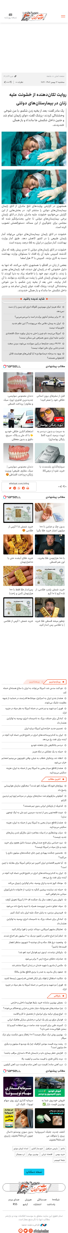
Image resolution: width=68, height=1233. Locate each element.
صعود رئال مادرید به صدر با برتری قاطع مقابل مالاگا (38, 972)
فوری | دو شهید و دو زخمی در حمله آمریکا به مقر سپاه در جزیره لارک (35, 710)
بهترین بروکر (33, 1154)
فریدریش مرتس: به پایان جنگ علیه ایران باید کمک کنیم (36, 913)
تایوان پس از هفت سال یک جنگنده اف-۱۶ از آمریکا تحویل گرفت (34, 900)
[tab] (56, 681)
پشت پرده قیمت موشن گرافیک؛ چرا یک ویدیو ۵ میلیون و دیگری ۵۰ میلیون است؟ (35, 1045)
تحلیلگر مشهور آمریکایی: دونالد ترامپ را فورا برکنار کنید (37, 929)
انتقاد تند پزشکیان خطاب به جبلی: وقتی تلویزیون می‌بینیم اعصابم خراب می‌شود (34, 760)
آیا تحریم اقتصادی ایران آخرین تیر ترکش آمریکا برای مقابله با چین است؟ (34, 865)
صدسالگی (42, 1200)
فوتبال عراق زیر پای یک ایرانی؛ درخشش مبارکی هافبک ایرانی (35, 1020)
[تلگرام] (20, 1231)
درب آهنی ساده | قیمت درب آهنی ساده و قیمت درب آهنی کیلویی (33, 1064)
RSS (15, 1204)
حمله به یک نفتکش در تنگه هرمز (48, 752)
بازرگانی (57, 996)
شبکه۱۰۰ (56, 1200)
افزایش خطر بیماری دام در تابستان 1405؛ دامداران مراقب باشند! (33, 1053)
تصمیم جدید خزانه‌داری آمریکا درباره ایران (43, 728)
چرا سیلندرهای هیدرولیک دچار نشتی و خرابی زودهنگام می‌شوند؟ (33, 1008)
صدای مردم (14, 1200)
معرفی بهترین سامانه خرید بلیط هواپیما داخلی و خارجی (37, 1003)
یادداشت (51, 1204)
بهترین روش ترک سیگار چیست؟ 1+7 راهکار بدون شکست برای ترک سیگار (34, 1036)
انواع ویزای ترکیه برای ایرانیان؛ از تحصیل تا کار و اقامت (38, 1014)
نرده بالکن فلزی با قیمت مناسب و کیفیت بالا (42, 1059)
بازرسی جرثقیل (52, 1148)
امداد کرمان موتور (21, 1148)
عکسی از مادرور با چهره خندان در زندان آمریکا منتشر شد (37, 965)
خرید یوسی (60, 1154)
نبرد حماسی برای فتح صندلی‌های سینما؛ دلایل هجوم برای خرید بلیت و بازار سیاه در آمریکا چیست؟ (35, 845)
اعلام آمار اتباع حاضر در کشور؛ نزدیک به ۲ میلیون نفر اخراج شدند (33, 936)
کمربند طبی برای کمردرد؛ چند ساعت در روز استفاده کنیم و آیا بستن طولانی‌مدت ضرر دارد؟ (36, 1027)
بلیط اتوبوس (59, 1160)
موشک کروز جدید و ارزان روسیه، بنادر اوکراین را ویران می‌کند (35, 883)
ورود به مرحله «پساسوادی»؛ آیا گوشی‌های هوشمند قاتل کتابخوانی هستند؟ (36, 356)
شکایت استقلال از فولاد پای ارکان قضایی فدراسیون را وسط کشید (33, 978)
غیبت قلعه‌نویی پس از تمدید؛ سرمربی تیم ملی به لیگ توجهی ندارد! (36, 815)
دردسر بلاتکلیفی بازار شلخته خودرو (47, 745)
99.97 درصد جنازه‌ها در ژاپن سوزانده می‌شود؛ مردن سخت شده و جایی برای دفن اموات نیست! (36, 346)
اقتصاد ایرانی (46, 1154)
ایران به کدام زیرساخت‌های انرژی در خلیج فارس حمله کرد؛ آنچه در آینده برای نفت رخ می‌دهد (34, 737)
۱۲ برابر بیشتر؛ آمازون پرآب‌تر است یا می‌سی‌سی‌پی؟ (38, 317)
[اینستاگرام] (31, 1231)
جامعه (49, 76)
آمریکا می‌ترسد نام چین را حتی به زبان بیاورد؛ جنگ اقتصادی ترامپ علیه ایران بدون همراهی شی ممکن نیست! (35, 335)
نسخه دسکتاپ (34, 1172)
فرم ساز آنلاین (37, 1148)
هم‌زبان (28, 1200)
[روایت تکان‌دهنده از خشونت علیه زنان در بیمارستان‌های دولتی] (34, 149)
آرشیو (25, 1204)
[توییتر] (26, 1231)
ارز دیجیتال (20, 1154)
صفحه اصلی (59, 76)
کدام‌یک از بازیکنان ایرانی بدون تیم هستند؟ (43, 806)
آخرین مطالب (54, 779)
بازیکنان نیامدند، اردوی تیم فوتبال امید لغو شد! (40, 952)
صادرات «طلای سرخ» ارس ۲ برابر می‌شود (44, 959)
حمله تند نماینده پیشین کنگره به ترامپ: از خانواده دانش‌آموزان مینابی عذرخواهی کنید (35, 892)
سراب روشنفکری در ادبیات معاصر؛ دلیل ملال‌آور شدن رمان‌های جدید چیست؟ (36, 835)
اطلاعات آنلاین (34, 16)
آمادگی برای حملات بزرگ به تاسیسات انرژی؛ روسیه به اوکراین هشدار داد (36, 921)
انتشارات (37, 1204)
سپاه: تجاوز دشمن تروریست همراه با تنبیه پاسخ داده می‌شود (34, 906)
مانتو (63, 1148)
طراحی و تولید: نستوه (31, 1224)
